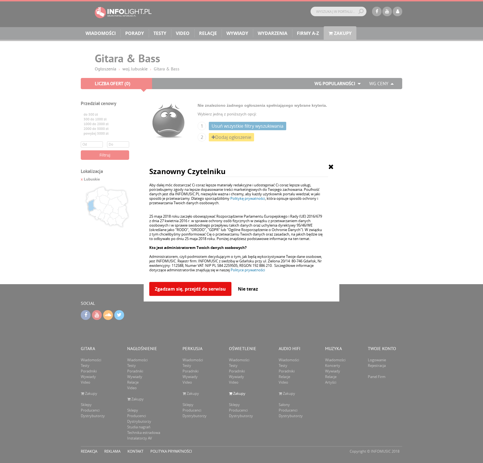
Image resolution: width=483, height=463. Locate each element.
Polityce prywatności (248, 269)
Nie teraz (248, 289)
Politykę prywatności (247, 198)
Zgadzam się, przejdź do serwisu (190, 289)
